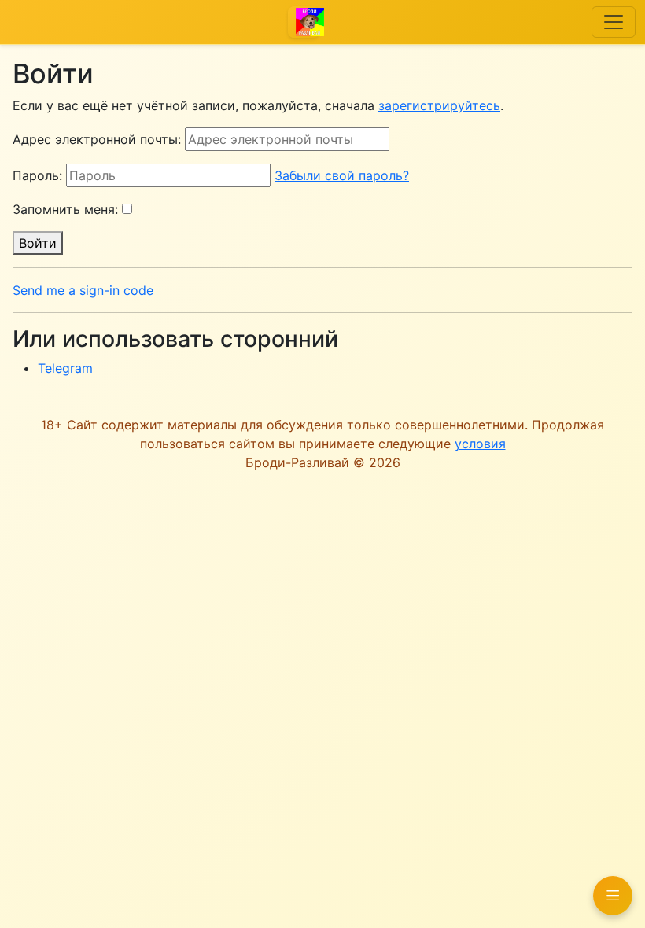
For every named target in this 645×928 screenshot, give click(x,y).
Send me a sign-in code (83, 290)
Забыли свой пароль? (342, 175)
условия (480, 443)
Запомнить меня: (65, 209)
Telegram (65, 368)
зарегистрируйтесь (439, 105)
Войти (38, 243)
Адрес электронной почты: (97, 139)
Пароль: (37, 175)
